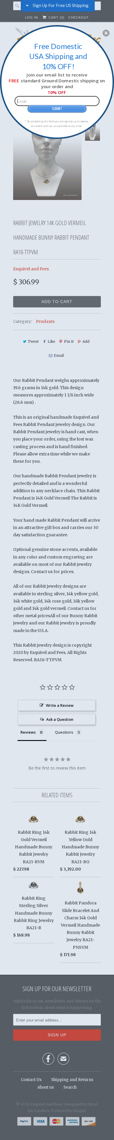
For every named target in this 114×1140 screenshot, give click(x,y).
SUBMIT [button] (57, 108)
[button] (106, 32)
